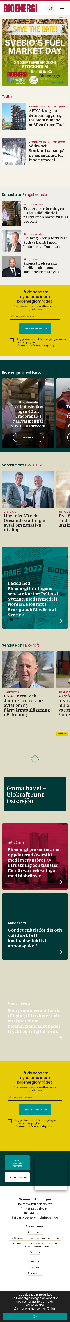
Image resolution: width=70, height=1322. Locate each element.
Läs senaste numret (17, 1163)
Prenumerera (18, 1177)
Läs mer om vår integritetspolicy (35, 345)
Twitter (35, 1267)
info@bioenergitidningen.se (35, 1218)
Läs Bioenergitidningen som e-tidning (35, 1238)
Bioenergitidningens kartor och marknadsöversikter (35, 1245)
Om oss (35, 1252)
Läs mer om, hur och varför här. (35, 1309)
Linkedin (35, 1261)
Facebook (35, 1273)
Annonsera (35, 1232)
